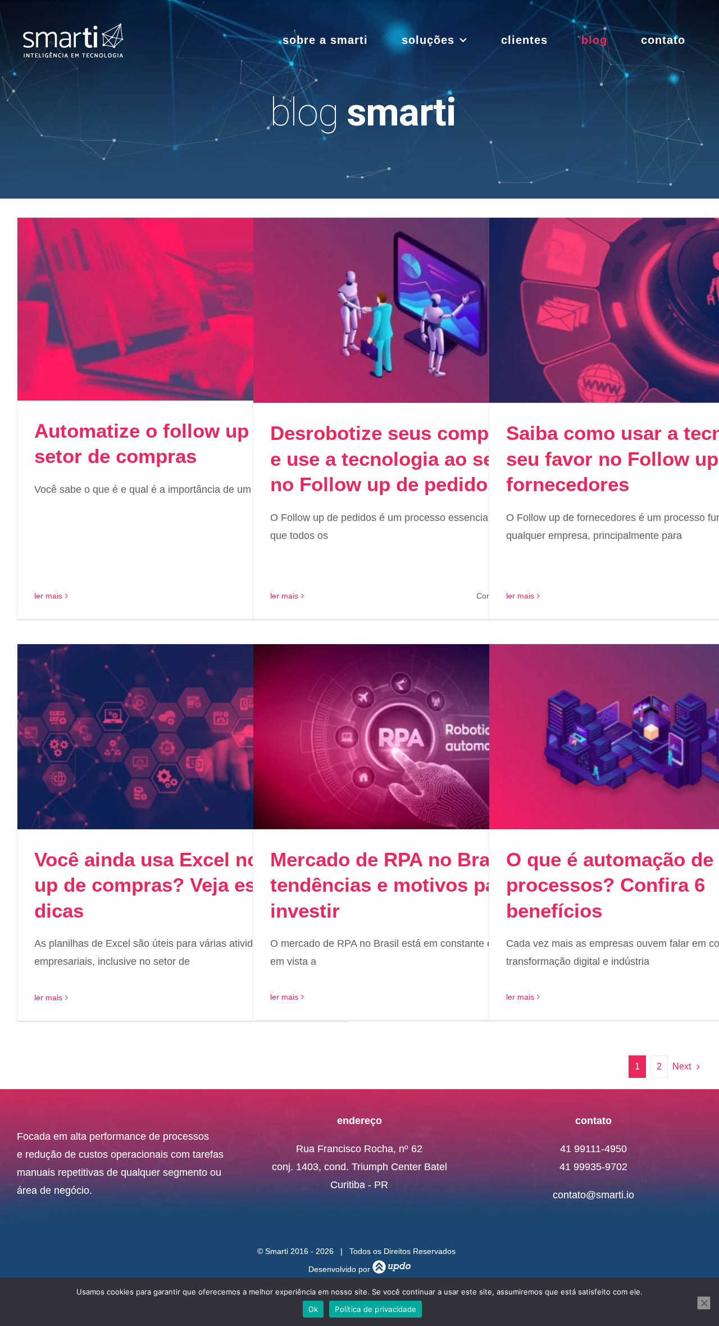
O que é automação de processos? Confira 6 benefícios (609, 885)
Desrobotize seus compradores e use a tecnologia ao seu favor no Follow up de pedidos (415, 458)
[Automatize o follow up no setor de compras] (182, 309)
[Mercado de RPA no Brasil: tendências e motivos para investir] (418, 736)
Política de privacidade (375, 1309)
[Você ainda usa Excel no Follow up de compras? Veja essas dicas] (182, 736)
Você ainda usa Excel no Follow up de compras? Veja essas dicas (180, 885)
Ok (313, 1309)
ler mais (48, 595)
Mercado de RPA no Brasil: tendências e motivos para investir (394, 885)
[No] (704, 1303)
